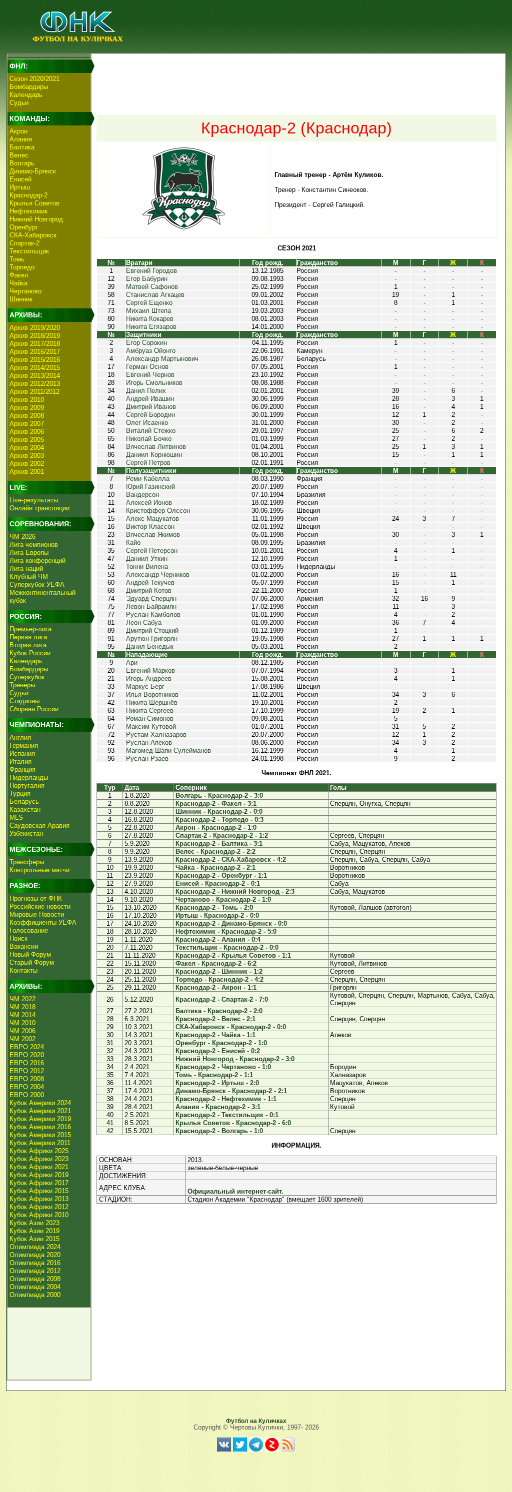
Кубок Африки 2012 (39, 1207)
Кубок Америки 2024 (40, 1103)
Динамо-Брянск (33, 171)
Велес (19, 155)
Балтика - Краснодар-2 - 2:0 (219, 1011)
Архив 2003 (27, 455)
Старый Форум (32, 962)
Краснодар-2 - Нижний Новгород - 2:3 (235, 891)
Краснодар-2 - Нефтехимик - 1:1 (226, 1099)
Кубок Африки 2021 (39, 1167)
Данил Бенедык (150, 646)
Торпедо (22, 267)
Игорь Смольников (154, 382)
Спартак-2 (25, 243)
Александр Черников (158, 574)
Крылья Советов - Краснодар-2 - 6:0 (233, 1123)
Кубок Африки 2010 (39, 1215)
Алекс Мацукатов (152, 518)
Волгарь (22, 163)
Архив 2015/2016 (35, 359)
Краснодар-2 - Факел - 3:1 (216, 803)
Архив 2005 (27, 439)
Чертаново (26, 291)
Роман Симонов (150, 718)
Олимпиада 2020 (35, 1255)
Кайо (133, 542)
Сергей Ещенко (149, 302)
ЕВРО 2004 (27, 1087)
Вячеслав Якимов (153, 534)
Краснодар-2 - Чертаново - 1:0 (223, 1067)
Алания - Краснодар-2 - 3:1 (218, 1107)
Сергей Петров (148, 462)
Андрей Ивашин (150, 398)
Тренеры (22, 685)
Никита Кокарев (150, 318)
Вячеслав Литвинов (156, 446)
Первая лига (28, 637)
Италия (21, 761)
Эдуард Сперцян (151, 598)
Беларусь (24, 801)
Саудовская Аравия (40, 825)
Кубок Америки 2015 (40, 1135)
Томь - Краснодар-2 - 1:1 (214, 1075)
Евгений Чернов (150, 374)
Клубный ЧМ (29, 576)
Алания (21, 139)
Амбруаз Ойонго (151, 350)
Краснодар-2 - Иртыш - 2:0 (217, 1083)
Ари (132, 662)
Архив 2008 (27, 415)
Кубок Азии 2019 (35, 1231)
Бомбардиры (29, 86)
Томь (17, 259)
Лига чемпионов (34, 544)
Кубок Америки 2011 (40, 1143)
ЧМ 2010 (23, 1023)
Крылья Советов (35, 203)
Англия (20, 737)
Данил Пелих (146, 390)
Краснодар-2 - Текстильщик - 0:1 (227, 1115)
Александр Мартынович (162, 358)
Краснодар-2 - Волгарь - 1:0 (219, 1131)
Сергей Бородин (150, 414)
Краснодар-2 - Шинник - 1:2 (219, 971)
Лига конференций (38, 560)
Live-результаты (34, 500)
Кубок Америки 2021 (40, 1111)
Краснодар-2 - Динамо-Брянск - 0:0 (231, 923)
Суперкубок (27, 677)
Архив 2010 (27, 399)
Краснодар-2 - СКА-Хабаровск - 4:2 (231, 859)
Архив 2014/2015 (35, 367)
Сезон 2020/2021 (35, 78)
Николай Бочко (149, 438)
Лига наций (26, 568)
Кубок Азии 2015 (35, 1239)
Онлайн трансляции (40, 508)
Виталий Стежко (151, 430)
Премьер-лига (31, 629)
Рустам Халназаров (156, 734)
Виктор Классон (150, 526)
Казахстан (25, 809)
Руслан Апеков (149, 742)
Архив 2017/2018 (35, 343)
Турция (20, 793)
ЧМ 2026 (23, 536)
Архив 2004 (27, 447)
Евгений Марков (150, 670)
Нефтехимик (29, 211)
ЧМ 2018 (23, 1007)
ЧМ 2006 (23, 1031)
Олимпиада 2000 (35, 1295)
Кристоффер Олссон (158, 510)
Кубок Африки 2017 (39, 1183)
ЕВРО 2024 (27, 1047)
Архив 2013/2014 (35, 375)
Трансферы (27, 862)
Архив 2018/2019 (35, 335)
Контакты (24, 970)
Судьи (19, 102)
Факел (19, 275)
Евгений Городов (151, 270)
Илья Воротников (152, 694)
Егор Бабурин (147, 278)
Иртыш (20, 187)
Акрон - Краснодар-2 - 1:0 (216, 827)
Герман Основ (147, 366)
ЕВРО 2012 (27, 1071)
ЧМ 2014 (23, 1015)
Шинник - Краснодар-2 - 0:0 (219, 811)
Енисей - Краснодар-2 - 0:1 (218, 883)
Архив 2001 (27, 471)
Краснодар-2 (29, 195)
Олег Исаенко (147, 422)
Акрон (19, 131)
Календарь (26, 94)
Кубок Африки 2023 (39, 1159)
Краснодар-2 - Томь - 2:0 (214, 907)
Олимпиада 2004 (35, 1287)
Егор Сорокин (146, 342)
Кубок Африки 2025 (39, 1151)
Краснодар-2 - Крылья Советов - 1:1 (233, 955)
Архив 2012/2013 (35, 383)
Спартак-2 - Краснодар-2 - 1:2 (222, 835)
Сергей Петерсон (152, 550)
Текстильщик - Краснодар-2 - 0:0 (227, 947)
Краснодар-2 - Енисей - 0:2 (218, 1051)
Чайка (19, 283)
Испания (22, 753)
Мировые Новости (37, 914)
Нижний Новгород (36, 219)
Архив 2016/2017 (35, 351)
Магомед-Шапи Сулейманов (168, 750)
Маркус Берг (145, 686)
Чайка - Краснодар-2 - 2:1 (216, 867)
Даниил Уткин (147, 558)
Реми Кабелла (148, 478)
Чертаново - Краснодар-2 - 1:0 (223, 899)
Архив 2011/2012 (35, 391)
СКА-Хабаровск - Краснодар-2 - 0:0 (231, 1027)
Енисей (21, 179)
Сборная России (34, 709)
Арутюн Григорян (152, 638)
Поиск (19, 938)
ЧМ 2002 (23, 1039)
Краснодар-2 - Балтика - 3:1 (219, 843)
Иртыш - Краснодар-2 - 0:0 (217, 915)
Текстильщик (29, 251)
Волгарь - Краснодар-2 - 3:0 (219, 795)
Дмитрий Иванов (151, 406)
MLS (16, 817)
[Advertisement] (296, 77)
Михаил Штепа (148, 310)
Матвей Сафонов (152, 286)
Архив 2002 (27, 463)
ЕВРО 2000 (27, 1095)
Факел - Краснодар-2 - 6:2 (216, 963)
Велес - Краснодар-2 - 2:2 (216, 851)
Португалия (27, 785)
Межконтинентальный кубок (43, 596)
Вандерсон (142, 494)
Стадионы (25, 701)
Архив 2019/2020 (35, 327)
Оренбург (24, 227)
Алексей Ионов (149, 502)
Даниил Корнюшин (154, 454)
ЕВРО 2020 (27, 1055)
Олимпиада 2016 (35, 1263)
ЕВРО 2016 (27, 1063)
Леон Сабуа (144, 622)
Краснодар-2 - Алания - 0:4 (218, 939)
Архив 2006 (27, 431)
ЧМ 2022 (23, 999)
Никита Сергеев (150, 710)
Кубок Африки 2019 (39, 1175)
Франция (23, 769)
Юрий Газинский (150, 486)
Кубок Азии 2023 (35, 1223)
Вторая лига (28, 645)
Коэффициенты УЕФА (43, 922)
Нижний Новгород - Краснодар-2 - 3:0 (235, 1059)
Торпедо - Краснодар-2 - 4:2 (220, 979)
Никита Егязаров (151, 326)
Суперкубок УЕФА (37, 584)
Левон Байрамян (151, 606)
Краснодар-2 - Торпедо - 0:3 (220, 819)
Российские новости (40, 906)
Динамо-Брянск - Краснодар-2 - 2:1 (231, 1091)
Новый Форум (30, 954)
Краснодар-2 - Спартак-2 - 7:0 (222, 999)
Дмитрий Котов (149, 590)
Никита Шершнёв (152, 702)
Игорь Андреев (149, 678)
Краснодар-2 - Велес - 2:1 (216, 1019)
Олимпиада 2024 (35, 1247)
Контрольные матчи (40, 870)
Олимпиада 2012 (35, 1271)
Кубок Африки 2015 (39, 1191)
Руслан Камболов (153, 614)
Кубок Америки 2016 (40, 1127)
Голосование (29, 930)
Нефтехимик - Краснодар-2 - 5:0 (226, 931)
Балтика (22, 147)
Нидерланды (29, 777)
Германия (24, 745)
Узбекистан (26, 833)
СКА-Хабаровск (33, 235)
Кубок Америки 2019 (40, 1119)
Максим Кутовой (151, 726)
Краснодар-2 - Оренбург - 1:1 (221, 875)
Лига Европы (29, 552)
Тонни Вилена (147, 566)
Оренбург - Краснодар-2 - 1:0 (221, 1043)
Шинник (21, 299)
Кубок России (30, 653)
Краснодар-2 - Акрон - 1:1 (216, 987)
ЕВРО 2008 (27, 1079)
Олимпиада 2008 (35, 1279)
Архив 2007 (27, 423)
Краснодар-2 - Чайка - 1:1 (216, 1035)
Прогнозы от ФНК (36, 898)
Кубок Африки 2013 (39, 1199)
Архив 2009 (27, 407)
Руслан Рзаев (147, 758)
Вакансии (24, 946)
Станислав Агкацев (155, 294)
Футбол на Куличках (256, 1421)
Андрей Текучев (150, 582)
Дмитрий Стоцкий (152, 630)
